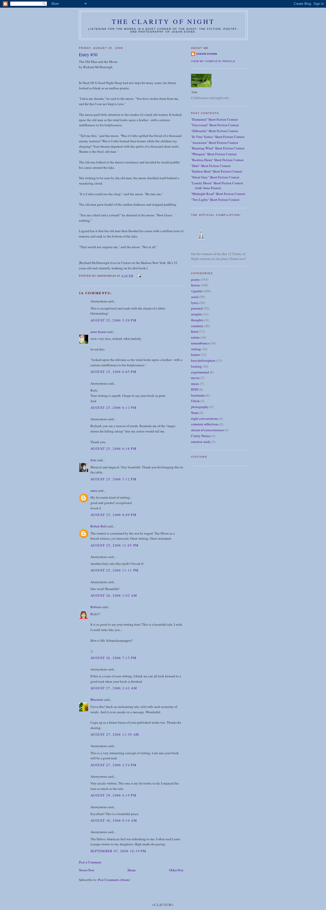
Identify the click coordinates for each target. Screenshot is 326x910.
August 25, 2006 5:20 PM (113, 320)
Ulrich (195, 401)
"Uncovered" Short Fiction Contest (215, 125)
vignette (196, 291)
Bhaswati (96, 699)
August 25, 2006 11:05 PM (114, 545)
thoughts (197, 320)
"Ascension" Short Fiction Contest (214, 142)
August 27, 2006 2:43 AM (113, 688)
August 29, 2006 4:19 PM (113, 795)
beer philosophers (203, 360)
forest (194, 331)
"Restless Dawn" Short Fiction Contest (217, 160)
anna (93, 490)
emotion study (201, 441)
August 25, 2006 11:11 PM (114, 570)
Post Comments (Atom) (114, 879)
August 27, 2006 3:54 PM (113, 765)
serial (194, 297)
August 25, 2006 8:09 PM (113, 514)
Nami (194, 412)
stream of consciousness (207, 430)
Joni (93, 460)
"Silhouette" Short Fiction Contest (214, 131)
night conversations (204, 418)
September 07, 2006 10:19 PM (118, 851)
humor (195, 354)
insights (196, 314)
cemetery (197, 326)
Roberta (95, 607)
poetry (195, 279)
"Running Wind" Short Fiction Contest (217, 148)
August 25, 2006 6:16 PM (113, 448)
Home (132, 870)
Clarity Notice (201, 435)
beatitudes (198, 395)
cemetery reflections (205, 424)
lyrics (195, 302)
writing (196, 349)
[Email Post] (138, 275)
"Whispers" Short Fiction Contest (214, 154)
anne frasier (98, 331)
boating (196, 366)
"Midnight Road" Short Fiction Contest (218, 193)
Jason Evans (206, 53)
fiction (195, 285)
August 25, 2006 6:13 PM (113, 407)
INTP (194, 389)
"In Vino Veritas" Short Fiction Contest (217, 136)
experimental (200, 372)
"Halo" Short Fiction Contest (210, 165)
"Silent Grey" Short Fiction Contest (215, 177)
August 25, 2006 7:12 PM (113, 479)
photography (200, 406)
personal (197, 308)
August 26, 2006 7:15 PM (113, 657)
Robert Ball (98, 526)
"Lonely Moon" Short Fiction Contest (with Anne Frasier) (217, 185)
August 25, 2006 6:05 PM (113, 371)
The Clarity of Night (163, 21)
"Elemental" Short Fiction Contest (214, 119)
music (195, 383)
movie (195, 377)
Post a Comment (90, 862)
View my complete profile (213, 61)
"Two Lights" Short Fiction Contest (215, 199)
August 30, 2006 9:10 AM (113, 820)
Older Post (176, 870)
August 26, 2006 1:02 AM (113, 595)
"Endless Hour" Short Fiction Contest (216, 171)
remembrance (200, 343)
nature (195, 337)
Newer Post (86, 870)
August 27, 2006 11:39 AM (114, 734)
